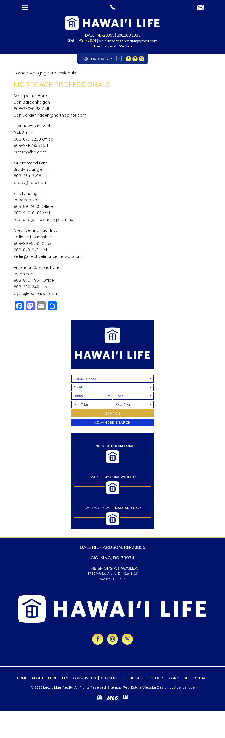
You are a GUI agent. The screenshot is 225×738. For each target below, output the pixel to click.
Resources (154, 678)
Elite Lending (26, 193)
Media (134, 678)
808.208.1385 (128, 35)
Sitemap (114, 687)
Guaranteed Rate (31, 163)
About (37, 678)
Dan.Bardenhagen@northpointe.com (50, 115)
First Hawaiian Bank (32, 126)
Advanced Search (112, 422)
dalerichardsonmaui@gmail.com (128, 40)
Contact (200, 678)
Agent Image (184, 687)
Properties (58, 678)
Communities (84, 678)
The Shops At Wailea (112, 46)
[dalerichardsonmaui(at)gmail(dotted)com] (200, 7)
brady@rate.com (30, 182)
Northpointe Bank (30, 95)
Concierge (178, 678)
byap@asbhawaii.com (36, 293)
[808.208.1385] (112, 7)
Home (22, 678)
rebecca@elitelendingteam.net (44, 219)
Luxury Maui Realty (58, 687)
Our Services (113, 678)
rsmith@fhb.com (30, 152)
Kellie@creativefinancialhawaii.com (48, 256)
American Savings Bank (37, 267)
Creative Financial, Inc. (35, 230)
